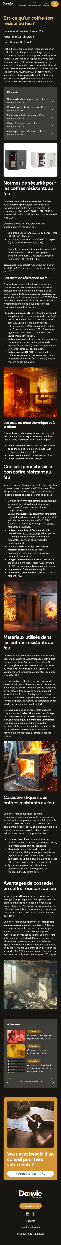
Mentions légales (30, 1227)
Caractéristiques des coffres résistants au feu (22, 125)
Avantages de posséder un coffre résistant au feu (25, 133)
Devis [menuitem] (55, 5)
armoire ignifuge (31, 533)
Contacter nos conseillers (28, 1173)
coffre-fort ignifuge (24, 504)
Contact (30, 1220)
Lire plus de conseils (28, 1081)
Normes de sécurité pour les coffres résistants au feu (26, 101)
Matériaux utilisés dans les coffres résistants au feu (25, 117)
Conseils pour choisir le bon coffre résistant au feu (26, 109)
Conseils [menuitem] (46, 5)
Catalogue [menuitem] (22, 5)
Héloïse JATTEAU (20, 42)
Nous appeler (28, 1206)
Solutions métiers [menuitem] (34, 5)
